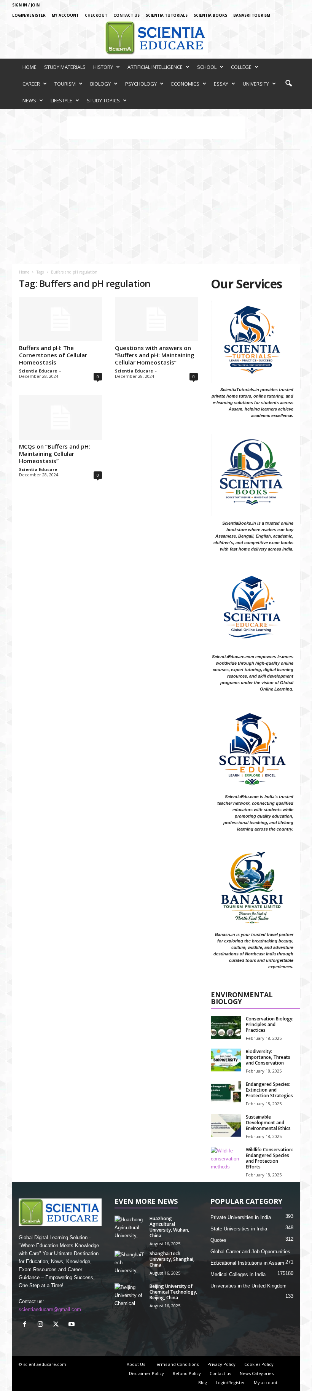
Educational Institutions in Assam (247, 1263)
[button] (288, 83)
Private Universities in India (240, 1217)
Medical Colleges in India (238, 1274)
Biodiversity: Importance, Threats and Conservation (268, 1057)
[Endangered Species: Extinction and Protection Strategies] (226, 1092)
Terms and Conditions (176, 1364)
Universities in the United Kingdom (248, 1286)
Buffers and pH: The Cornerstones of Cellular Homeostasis (53, 355)
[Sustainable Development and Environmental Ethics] (226, 1125)
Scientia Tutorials (167, 15)
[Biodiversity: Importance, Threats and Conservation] (226, 1060)
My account (65, 15)
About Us (136, 1364)
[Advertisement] (156, 206)
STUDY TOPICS (103, 100)
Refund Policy (187, 1373)
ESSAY (221, 83)
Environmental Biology (242, 998)
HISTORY (103, 67)
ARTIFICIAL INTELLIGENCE (155, 67)
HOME (29, 67)
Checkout (96, 15)
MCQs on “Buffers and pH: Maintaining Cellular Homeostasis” (54, 453)
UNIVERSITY (256, 83)
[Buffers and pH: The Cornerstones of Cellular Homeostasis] (60, 319)
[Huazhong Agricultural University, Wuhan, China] (130, 1227)
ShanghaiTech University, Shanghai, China (172, 1259)
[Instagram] (42, 1325)
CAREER (31, 83)
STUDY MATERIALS (65, 67)
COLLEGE (241, 67)
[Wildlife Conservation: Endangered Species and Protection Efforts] (226, 1158)
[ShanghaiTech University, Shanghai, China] (130, 1262)
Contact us (126, 15)
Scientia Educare (38, 371)
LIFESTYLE (61, 100)
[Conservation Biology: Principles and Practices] (226, 1027)
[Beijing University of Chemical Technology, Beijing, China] (130, 1294)
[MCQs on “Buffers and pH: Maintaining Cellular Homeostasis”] (60, 417)
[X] (57, 1325)
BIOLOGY (100, 83)
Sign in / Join (26, 5)
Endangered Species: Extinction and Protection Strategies (269, 1090)
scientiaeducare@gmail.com (50, 1309)
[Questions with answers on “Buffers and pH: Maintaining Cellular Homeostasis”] (156, 319)
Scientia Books (210, 15)
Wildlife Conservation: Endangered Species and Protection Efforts (269, 1158)
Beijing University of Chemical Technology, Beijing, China (173, 1292)
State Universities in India (238, 1229)
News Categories (257, 1373)
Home (24, 272)
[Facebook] (26, 1325)
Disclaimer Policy (146, 1373)
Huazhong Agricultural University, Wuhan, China (169, 1227)
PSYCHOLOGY (141, 83)
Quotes (218, 1240)
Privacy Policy (221, 1364)
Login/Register (29, 15)
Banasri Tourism (251, 15)
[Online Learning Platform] (156, 38)
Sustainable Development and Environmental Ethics (268, 1123)
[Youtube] (72, 1325)
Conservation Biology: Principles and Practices (269, 1024)
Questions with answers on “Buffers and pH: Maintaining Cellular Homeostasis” (154, 355)
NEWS (29, 100)
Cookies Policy (259, 1364)
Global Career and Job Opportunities (250, 1251)
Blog (202, 1382)
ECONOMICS (185, 83)
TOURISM (65, 83)
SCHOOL (206, 67)
